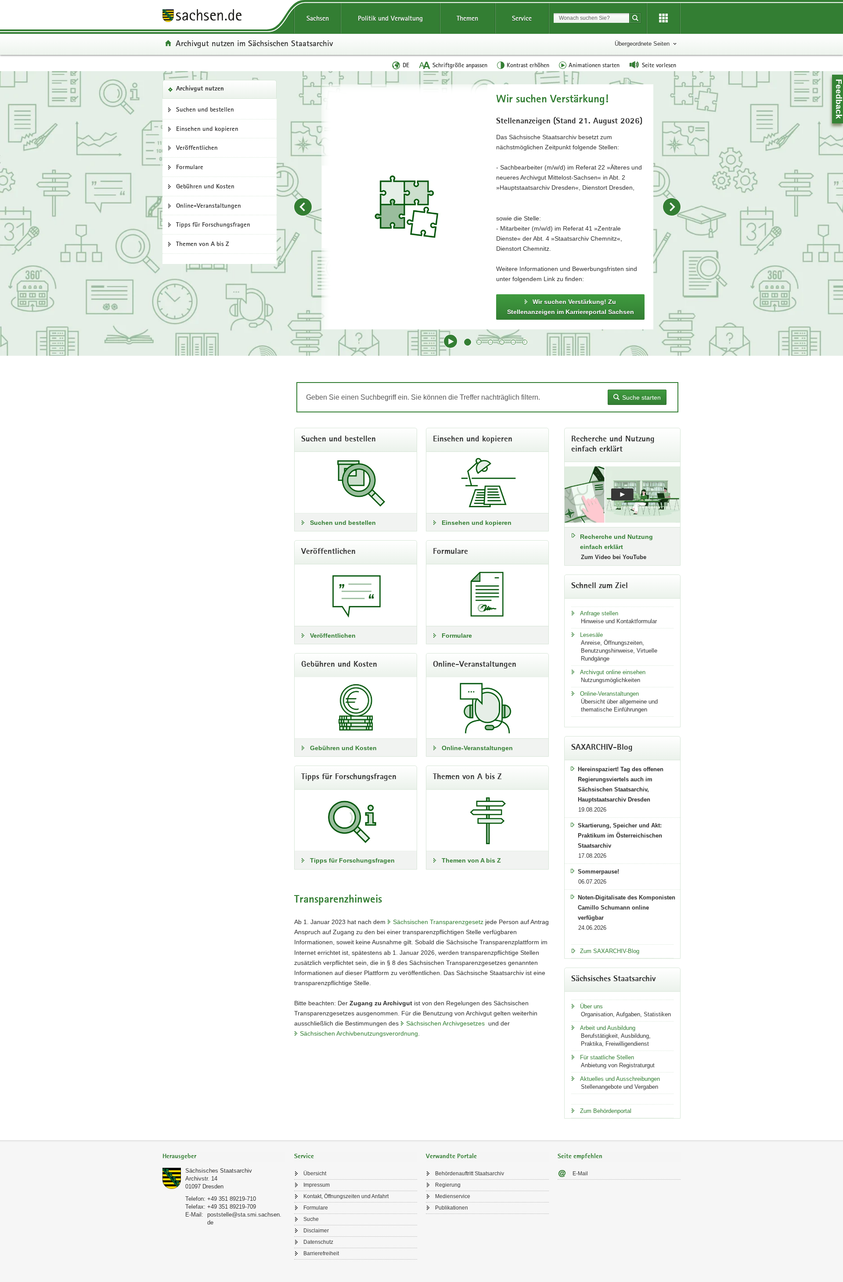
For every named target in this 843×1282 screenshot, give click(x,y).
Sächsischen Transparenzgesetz (438, 921)
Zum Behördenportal (605, 1111)
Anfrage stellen (599, 613)
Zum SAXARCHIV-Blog (609, 951)
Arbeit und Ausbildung (607, 1028)
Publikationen (451, 1208)
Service (522, 18)
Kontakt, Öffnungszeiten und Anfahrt (346, 1196)
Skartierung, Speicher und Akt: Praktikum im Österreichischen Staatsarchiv (620, 835)
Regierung (448, 1185)
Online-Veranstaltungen (208, 205)
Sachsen (317, 18)
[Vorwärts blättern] (672, 207)
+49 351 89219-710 (231, 1198)
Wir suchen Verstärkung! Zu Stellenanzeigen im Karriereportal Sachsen (570, 306)
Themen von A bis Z (202, 244)
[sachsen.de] (224, 17)
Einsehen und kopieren (207, 129)
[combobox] (591, 18)
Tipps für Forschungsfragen (213, 224)
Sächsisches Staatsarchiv (218, 1170)
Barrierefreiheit (321, 1253)
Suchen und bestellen (205, 109)
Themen (467, 18)
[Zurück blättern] (303, 207)
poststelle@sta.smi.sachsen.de (244, 1218)
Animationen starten (594, 65)
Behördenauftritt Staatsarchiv (469, 1173)
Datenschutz (318, 1242)
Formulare (189, 167)
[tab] (223, 1157)
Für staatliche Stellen (607, 1057)
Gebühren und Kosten (205, 186)
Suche (311, 1219)
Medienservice (452, 1196)
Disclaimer (316, 1231)
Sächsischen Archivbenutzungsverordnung (359, 1033)
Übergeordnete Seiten (642, 43)
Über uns (591, 1006)
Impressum (316, 1185)
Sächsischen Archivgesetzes (445, 1023)
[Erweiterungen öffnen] (663, 18)
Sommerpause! (598, 871)
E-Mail (580, 1173)
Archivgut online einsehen (612, 672)
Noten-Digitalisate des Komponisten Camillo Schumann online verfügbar (626, 907)
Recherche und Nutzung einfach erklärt (616, 541)
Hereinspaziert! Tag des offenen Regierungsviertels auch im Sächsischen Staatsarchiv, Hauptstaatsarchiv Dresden (620, 784)
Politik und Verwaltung (390, 18)
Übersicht (314, 1173)
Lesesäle (591, 635)
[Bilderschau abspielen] (450, 341)
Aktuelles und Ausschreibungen (620, 1079)
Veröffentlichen (197, 148)
